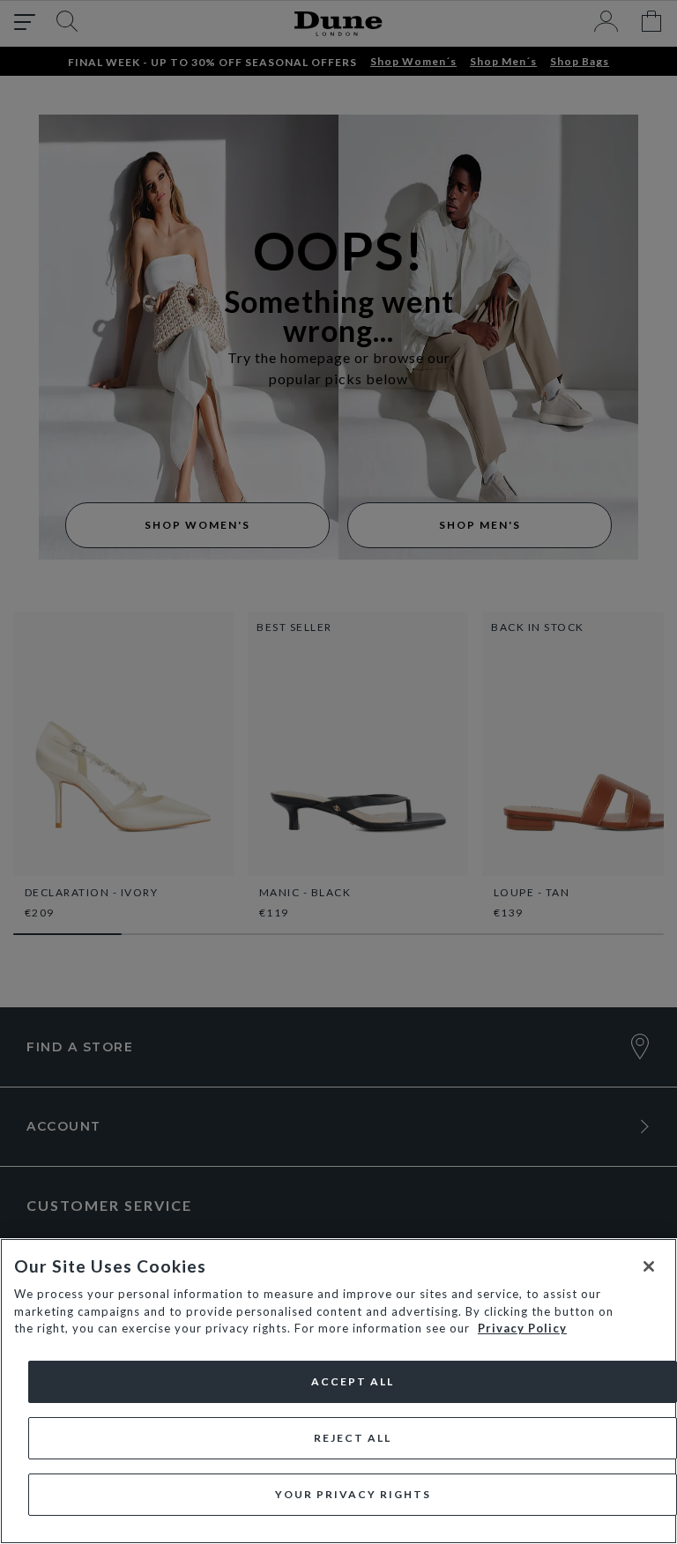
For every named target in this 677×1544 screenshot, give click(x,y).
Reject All (352, 1437)
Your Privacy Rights (353, 1494)
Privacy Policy (522, 1328)
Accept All (352, 1381)
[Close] (648, 1266)
